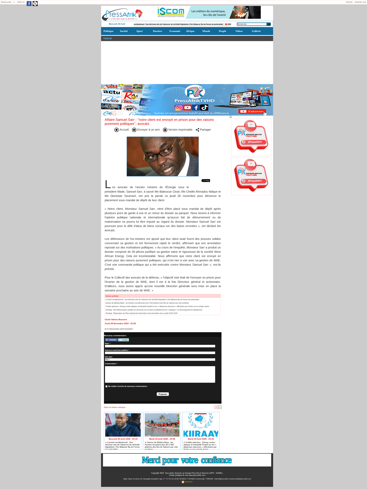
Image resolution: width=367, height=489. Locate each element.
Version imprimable (179, 129)
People (222, 31)
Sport (139, 31)
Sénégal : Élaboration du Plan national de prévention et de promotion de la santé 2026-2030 (141, 313)
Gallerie (256, 31)
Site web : (109, 357)
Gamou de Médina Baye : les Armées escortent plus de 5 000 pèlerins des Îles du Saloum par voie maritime (147, 303)
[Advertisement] (187, 63)
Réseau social (6, 2)
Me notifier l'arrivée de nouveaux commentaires (127, 386)
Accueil (124, 129)
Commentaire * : (111, 364)
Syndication (189, 482)
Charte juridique (175, 475)
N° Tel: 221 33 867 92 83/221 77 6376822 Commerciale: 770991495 (190, 479)
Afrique (190, 31)
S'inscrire (349, 2)
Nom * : (108, 344)
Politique (108, 31)
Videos (239, 31)
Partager (205, 129)
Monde (206, 31)
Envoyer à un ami (148, 129)
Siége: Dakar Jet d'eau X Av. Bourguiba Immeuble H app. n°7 (144, 479)
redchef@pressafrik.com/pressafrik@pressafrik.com (232, 479)
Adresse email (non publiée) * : (117, 350)
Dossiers (157, 31)
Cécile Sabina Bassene (116, 319)
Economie (174, 31)
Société (124, 31)
